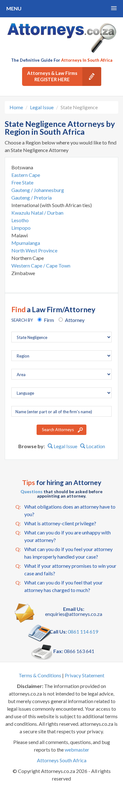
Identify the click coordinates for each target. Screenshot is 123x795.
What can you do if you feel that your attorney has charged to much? (59, 586)
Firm (49, 320)
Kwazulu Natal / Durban (37, 213)
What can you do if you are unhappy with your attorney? (63, 536)
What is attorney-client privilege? (55, 523)
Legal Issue (42, 107)
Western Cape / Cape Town (40, 265)
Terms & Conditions (40, 675)
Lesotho (20, 220)
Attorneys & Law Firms (52, 76)
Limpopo (21, 228)
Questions (31, 491)
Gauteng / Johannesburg (37, 190)
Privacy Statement (84, 675)
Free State (22, 182)
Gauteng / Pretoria (31, 197)
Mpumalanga (25, 243)
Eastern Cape (25, 175)
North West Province (34, 250)
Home (16, 107)
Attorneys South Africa (61, 760)
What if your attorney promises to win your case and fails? (65, 569)
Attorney (75, 320)
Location (95, 446)
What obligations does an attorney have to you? (65, 510)
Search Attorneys (58, 429)
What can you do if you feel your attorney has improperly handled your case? (64, 553)
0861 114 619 (83, 631)
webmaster (77, 750)
